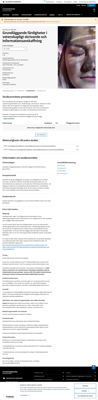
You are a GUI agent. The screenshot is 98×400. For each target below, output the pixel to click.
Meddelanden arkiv (39, 376)
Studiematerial (61, 171)
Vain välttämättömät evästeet (85, 396)
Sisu (60, 15)
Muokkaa (84, 391)
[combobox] (14, 49)
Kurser (52, 15)
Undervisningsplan (7, 45)
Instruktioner (26, 15)
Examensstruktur (40, 15)
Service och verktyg (73, 15)
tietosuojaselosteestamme (34, 391)
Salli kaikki (85, 385)
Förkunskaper (61, 165)
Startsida (6, 15)
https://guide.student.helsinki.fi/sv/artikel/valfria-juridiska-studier (23, 245)
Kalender (15, 15)
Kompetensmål (61, 168)
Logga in (91, 5)
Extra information (62, 173)
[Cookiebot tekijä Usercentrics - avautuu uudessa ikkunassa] (10, 397)
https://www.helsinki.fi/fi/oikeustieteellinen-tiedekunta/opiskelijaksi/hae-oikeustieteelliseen (25, 248)
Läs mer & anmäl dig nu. (53, 21)
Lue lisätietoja (24, 395)
